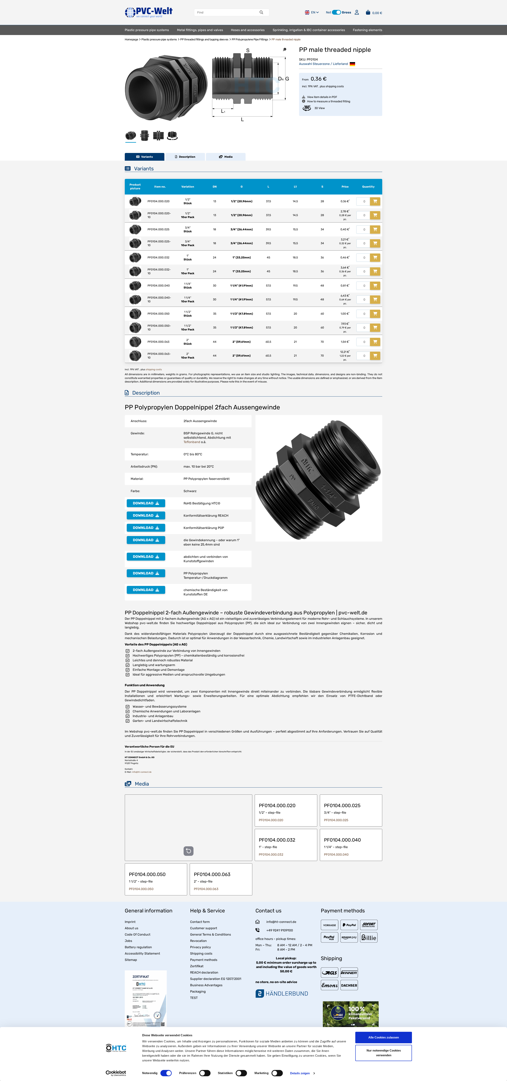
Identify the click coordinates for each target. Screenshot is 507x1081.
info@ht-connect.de (142, 772)
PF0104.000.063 (206, 889)
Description (186, 156)
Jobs (128, 941)
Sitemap (131, 960)
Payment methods (203, 960)
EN (313, 12)
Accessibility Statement (142, 953)
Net (328, 12)
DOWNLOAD (143, 503)
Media (228, 156)
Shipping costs (201, 953)
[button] (336, 12)
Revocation (198, 941)
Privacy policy (200, 947)
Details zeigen (300, 1073)
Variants (146, 156)
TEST (194, 998)
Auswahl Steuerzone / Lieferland (324, 64)
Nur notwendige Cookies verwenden (384, 1053)
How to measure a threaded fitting (328, 101)
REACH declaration (204, 972)
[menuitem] (147, 30)
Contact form (200, 922)
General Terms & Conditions (210, 934)
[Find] (261, 12)
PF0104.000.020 (271, 820)
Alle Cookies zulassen (383, 1037)
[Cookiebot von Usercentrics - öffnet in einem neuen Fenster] (116, 1073)
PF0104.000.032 (271, 854)
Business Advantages (206, 985)
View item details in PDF (322, 97)
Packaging (198, 991)
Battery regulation (138, 947)
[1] (375, 201)
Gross (346, 12)
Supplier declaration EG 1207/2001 (215, 979)
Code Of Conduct (137, 934)
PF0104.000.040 (336, 854)
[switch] (205, 1073)
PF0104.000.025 (336, 820)
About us (131, 928)
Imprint (130, 922)
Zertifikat (196, 966)
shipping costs (335, 86)
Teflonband (192, 442)
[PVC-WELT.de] (149, 12)
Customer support (203, 928)
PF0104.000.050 (141, 889)
